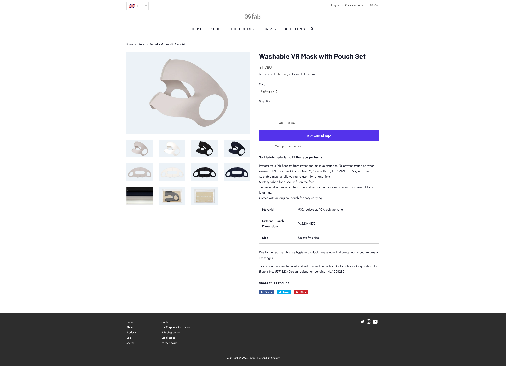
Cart (377, 5)
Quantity (264, 101)
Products (242, 29)
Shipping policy (170, 332)
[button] (137, 6)
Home (197, 29)
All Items (295, 29)
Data (268, 29)
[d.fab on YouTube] (375, 322)
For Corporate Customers (175, 327)
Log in (335, 5)
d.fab (252, 358)
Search (130, 343)
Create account (354, 5)
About (217, 29)
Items (141, 44)
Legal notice (168, 338)
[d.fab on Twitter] (362, 322)
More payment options (289, 146)
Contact (165, 322)
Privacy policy (169, 343)
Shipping (282, 74)
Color (262, 84)
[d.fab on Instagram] (369, 322)
